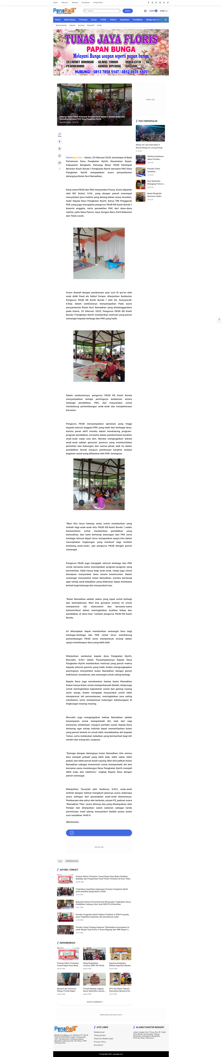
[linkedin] (132, 525)
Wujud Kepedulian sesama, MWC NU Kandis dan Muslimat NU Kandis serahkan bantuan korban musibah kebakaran (94, 964)
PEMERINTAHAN (72, 861)
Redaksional (99, 1032)
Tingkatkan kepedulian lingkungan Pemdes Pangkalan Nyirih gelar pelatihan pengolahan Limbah (102, 890)
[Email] (59, 162)
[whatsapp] (156, 3)
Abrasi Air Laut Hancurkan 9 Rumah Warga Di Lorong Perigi (149, 146)
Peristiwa (83, 20)
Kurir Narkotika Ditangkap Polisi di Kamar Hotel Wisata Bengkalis (156, 182)
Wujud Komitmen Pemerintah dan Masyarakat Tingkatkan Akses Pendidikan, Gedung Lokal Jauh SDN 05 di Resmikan (103, 903)
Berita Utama (69, 20)
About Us (64, 2)
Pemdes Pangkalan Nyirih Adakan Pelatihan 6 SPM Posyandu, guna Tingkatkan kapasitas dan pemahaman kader (102, 915)
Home (55, 2)
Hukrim (113, 20)
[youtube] (164, 3)
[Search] (145, 10)
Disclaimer (86, 2)
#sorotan (81, 25)
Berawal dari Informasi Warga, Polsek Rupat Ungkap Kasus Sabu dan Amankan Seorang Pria (67, 990)
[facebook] (149, 3)
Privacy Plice (98, 2)
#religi (99, 25)
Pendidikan (137, 20)
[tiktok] (168, 3)
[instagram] (160, 3)
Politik (103, 20)
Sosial (94, 20)
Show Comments (94, 1002)
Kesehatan (124, 20)
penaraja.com (118, 1054)
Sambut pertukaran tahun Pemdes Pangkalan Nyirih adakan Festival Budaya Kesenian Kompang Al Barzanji (155, 158)
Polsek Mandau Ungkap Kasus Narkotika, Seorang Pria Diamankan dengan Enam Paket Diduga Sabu (94, 990)
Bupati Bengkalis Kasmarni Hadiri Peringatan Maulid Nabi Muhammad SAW (155, 195)
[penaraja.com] (64, 10)
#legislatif (90, 25)
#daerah (72, 25)
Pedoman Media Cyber (103, 1039)
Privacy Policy (100, 1042)
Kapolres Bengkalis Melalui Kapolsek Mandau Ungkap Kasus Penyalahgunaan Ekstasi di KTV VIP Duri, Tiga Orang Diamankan (120, 964)
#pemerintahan (61, 25)
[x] (152, 3)
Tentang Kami (100, 1035)
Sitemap (75, 2)
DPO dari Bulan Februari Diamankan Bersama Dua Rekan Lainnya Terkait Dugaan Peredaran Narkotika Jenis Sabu (120, 990)
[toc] (219, 319)
